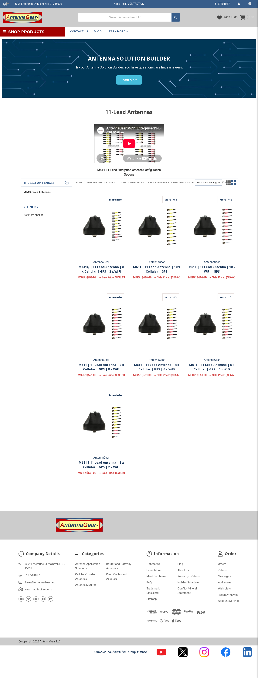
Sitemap (152, 599)
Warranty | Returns (189, 576)
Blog (98, 31)
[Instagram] (36, 599)
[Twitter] (28, 599)
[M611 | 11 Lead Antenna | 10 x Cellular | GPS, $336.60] (156, 226)
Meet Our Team (156, 576)
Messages (224, 576)
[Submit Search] (175, 17)
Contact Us (79, 31)
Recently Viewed (228, 594)
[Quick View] (112, 199)
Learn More (116, 31)
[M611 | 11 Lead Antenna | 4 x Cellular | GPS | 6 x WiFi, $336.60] (156, 324)
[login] (239, 4)
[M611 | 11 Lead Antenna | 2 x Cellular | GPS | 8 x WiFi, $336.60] (101, 324)
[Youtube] (21, 599)
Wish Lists (230, 17)
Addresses (224, 582)
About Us (183, 570)
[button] (161, 652)
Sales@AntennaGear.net (40, 582)
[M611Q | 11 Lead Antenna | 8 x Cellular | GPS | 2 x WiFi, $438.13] (101, 226)
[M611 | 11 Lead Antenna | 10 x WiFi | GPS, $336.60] (212, 226)
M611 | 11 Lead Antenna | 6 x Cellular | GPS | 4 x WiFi (211, 367)
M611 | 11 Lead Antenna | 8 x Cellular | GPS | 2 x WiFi (101, 464)
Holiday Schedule (188, 582)
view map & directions (38, 589)
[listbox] (208, 182)
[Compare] (120, 199)
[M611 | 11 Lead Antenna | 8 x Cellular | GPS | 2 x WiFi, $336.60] (101, 422)
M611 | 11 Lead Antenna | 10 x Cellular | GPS (156, 269)
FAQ (149, 582)
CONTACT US (136, 3)
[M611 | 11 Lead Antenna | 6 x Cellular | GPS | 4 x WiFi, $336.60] (212, 324)
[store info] (249, 4)
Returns (223, 570)
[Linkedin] (50, 599)
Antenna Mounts (85, 584)
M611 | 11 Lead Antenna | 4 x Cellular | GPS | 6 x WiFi (156, 367)
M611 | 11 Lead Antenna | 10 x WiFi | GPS (211, 269)
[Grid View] (233, 182)
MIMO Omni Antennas (37, 192)
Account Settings (228, 601)
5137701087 (222, 3)
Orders (222, 564)
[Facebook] (43, 599)
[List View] (228, 182)
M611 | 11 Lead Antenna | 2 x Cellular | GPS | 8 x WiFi (101, 367)
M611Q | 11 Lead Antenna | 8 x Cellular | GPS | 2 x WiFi (101, 269)
